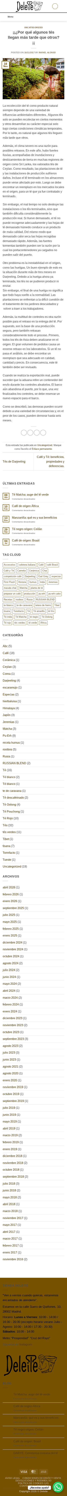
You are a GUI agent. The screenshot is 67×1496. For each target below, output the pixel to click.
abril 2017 (9, 1231)
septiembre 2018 (13, 1176)
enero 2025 (10, 935)
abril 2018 (9, 1204)
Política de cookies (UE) (33, 1483)
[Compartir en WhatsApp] (24, 433)
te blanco (8, 605)
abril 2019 (9, 1128)
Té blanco (9, 777)
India (42, 582)
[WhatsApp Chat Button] (58, 1487)
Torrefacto (18, 611)
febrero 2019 (11, 1142)
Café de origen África (25, 506)
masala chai (10, 588)
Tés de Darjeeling (14, 461)
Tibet (56, 605)
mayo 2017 (10, 1224)
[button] (5, 6)
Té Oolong (47, 616)
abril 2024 (9, 990)
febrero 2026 (11, 894)
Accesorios (9, 564)
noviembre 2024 (13, 949)
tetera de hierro (43, 605)
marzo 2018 (10, 1211)
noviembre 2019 (13, 1087)
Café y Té (9, 570)
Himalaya (9, 708)
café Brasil (52, 564)
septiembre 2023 (13, 1038)
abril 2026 (9, 887)
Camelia (21, 570)
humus (32, 582)
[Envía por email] (43, 433)
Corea (7, 673)
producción (29, 593)
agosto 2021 (10, 1066)
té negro (34, 616)
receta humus (11, 742)
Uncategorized (33, 27)
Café (41, 564)
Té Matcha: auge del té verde (30, 494)
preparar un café (12, 593)
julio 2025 (9, 914)
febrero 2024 (11, 1004)
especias (56, 576)
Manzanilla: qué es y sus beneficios (34, 517)
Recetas (8, 599)
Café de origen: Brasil (25, 540)
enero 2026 (10, 901)
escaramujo (10, 687)
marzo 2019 (10, 1135)
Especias (8, 694)
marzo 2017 (10, 1238)
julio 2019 (9, 1107)
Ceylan (7, 666)
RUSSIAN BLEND (45, 599)
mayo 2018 (10, 1197)
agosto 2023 (10, 1045)
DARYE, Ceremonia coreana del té (35, 1453)
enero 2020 (10, 1080)
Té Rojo (8, 818)
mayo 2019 (10, 1121)
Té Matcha (20, 616)
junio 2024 (9, 976)
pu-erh (42, 593)
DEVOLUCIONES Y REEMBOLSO (33, 1480)
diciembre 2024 (12, 942)
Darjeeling (30, 576)
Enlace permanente (42, 449)
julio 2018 (9, 1183)
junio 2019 (9, 1114)
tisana (7, 611)
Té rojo (7, 622)
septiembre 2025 (13, 908)
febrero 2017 (11, 1245)
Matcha (23, 588)
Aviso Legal (12, 1478)
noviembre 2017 (13, 1218)
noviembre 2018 (13, 1162)
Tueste (7, 859)
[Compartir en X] (37, 433)
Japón (7, 715)
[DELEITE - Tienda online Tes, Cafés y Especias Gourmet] (29, 6)
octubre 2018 (11, 1169)
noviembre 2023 (13, 1025)
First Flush (9, 582)
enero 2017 (10, 1252)
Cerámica (34, 570)
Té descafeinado (13, 797)
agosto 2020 (10, 1073)
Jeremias (53, 582)
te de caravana (24, 605)
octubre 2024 (11, 956)
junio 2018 (9, 1190)
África (43, 622)
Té (28, 611)
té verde (33, 622)
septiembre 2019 (13, 1101)
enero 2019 (10, 1149)
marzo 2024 (10, 997)
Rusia (30, 599)
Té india (8, 616)
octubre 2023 (11, 1032)
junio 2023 (9, 1059)
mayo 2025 (10, 921)
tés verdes (19, 622)
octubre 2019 (11, 1094)
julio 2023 (9, 1052)
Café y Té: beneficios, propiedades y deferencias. (50, 461)
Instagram (25, 1344)
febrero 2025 (11, 928)
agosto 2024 (10, 963)
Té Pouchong (11, 811)
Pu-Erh (7, 735)
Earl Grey (43, 576)
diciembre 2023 (12, 1018)
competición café (12, 576)
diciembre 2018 (12, 1155)
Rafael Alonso (47, 52)
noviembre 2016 (13, 1259)
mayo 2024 (10, 983)
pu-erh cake (54, 593)
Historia (22, 582)
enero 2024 (10, 1011)
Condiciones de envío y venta (42, 1478)
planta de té (37, 588)
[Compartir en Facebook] (30, 433)
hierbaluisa (10, 701)
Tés (5, 825)
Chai (44, 570)
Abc (5, 646)
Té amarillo (39, 611)
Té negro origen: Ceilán (27, 529)
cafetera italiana (27, 564)
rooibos (19, 599)
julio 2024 (9, 970)
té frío (51, 611)
